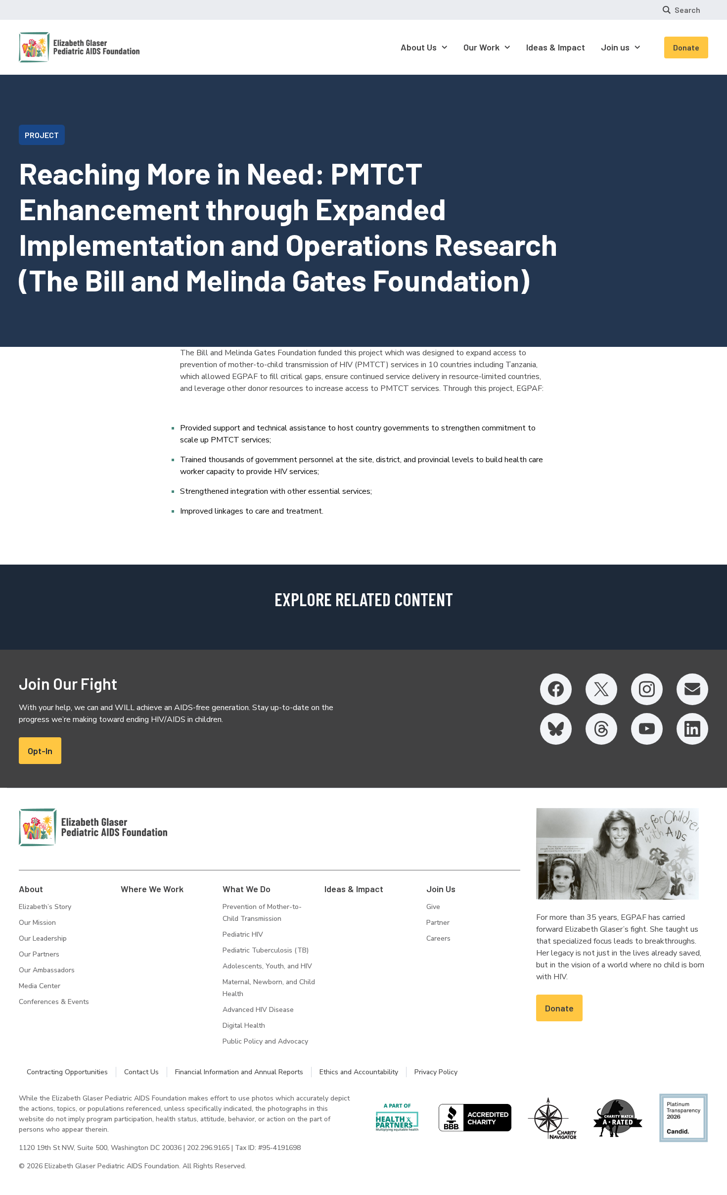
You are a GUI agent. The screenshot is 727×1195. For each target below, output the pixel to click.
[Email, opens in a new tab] (692, 689)
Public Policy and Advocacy (265, 1041)
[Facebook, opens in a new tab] (556, 689)
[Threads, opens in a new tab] (601, 729)
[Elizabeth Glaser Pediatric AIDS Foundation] (93, 827)
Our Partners (39, 954)
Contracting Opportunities (67, 1072)
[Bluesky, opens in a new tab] (556, 729)
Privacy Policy (435, 1072)
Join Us (440, 888)
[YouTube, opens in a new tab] (647, 729)
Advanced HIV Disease (258, 1009)
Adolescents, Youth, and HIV (267, 966)
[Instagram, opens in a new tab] (647, 689)
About (31, 888)
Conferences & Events (54, 1001)
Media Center (39, 986)
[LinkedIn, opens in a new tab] (692, 729)
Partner (438, 922)
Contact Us (141, 1072)
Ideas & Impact (353, 888)
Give (433, 906)
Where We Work (152, 888)
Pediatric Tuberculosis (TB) (266, 950)
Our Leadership (43, 938)
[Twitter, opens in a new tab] (601, 689)
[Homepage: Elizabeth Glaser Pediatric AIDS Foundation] (53, 47)
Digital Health (244, 1025)
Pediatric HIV (243, 934)
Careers (438, 938)
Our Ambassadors (47, 970)
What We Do (247, 888)
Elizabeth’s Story (45, 906)
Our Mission (37, 922)
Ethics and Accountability (358, 1072)
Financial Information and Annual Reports (239, 1072)
